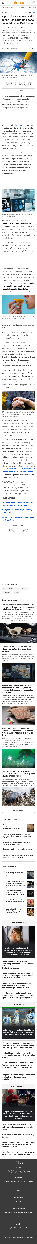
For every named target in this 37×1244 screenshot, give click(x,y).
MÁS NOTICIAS (18, 811)
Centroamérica (18, 1186)
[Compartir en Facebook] (11, 84)
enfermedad (6, 592)
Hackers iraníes (7, 7)
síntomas (16, 592)
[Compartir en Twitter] (15, 84)
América (6, 1181)
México (6, 1186)
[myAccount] (33, 2)
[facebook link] (8, 1171)
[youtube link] (20, 1171)
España (20, 1181)
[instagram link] (16, 1171)
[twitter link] (12, 1171)
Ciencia (4, 12)
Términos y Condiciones (11, 1228)
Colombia (13, 1181)
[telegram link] (24, 1171)
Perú (10, 1186)
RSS (18, 1190)
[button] (3, 3)
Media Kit (18, 1217)
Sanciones (34, 7)
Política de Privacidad (26, 1228)
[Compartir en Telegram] (24, 84)
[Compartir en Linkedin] (20, 84)
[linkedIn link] (28, 1171)
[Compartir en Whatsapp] (7, 84)
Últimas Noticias (29, 1186)
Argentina (7, 1212)
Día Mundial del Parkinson (10, 589)
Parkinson (19, 125)
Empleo (18, 1201)
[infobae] (18, 3)
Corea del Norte (17, 7)
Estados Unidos (28, 1181)
